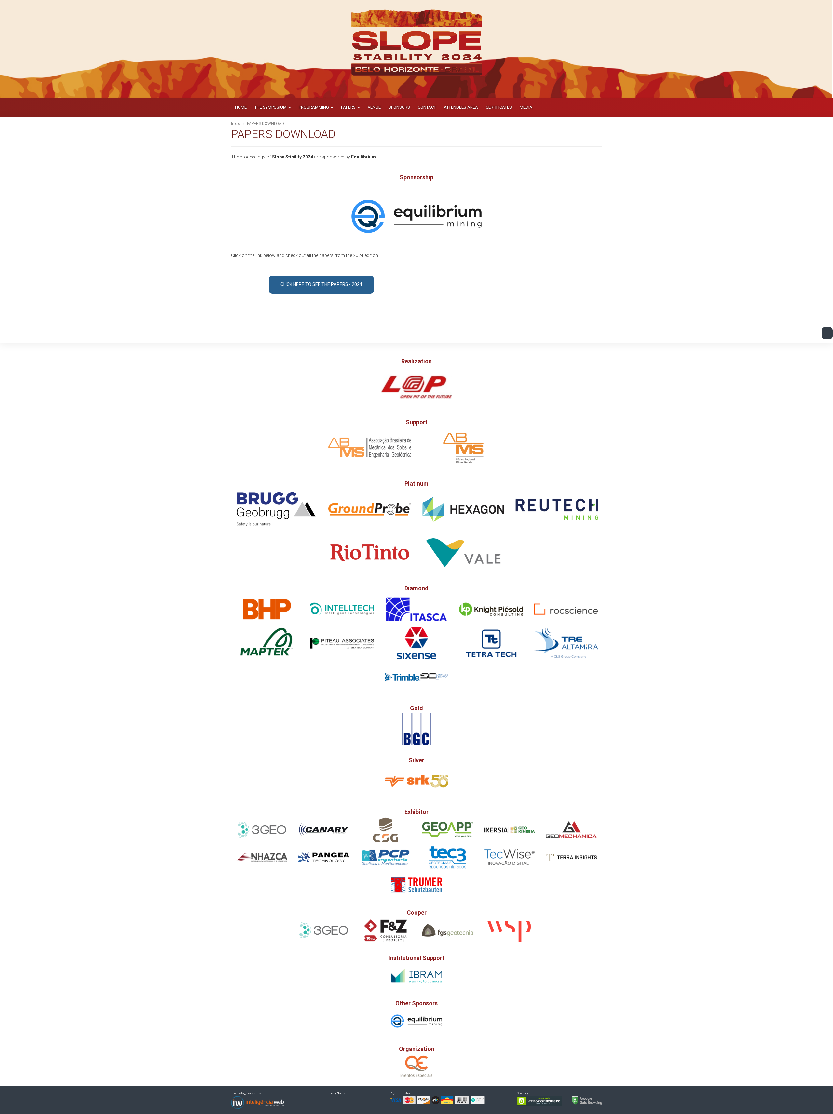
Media (526, 107)
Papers (349, 107)
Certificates (499, 107)
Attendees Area (461, 107)
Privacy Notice (336, 1093)
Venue (374, 107)
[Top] (827, 333)
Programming (314, 107)
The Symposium (271, 107)
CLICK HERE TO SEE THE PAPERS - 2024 (321, 284)
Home (241, 107)
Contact (427, 107)
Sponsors (399, 107)
